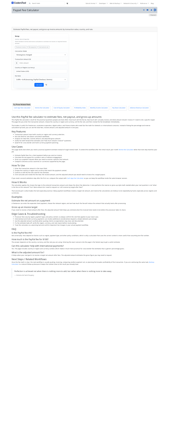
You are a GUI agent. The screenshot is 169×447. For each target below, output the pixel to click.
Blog (152, 3)
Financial (153, 15)
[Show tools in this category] (155, 10)
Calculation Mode (21, 51)
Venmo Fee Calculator (126, 138)
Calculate (39, 85)
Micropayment (32, 47)
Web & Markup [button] (115, 3)
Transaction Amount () (23, 59)
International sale (44, 47)
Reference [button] (143, 3)
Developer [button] (102, 3)
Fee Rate (18, 76)
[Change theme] (67, 3)
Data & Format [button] (91, 3)
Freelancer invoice (21, 47)
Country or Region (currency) (25, 67)
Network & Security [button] (130, 3)
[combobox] (46, 3)
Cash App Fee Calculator (75, 167)
